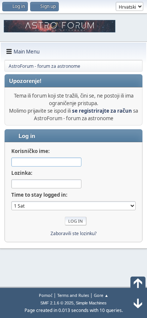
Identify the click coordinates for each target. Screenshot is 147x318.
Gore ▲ (101, 295)
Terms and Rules (73, 295)
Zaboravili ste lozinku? (73, 233)
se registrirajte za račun (102, 110)
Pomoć (45, 295)
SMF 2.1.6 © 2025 (57, 303)
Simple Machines (91, 303)
